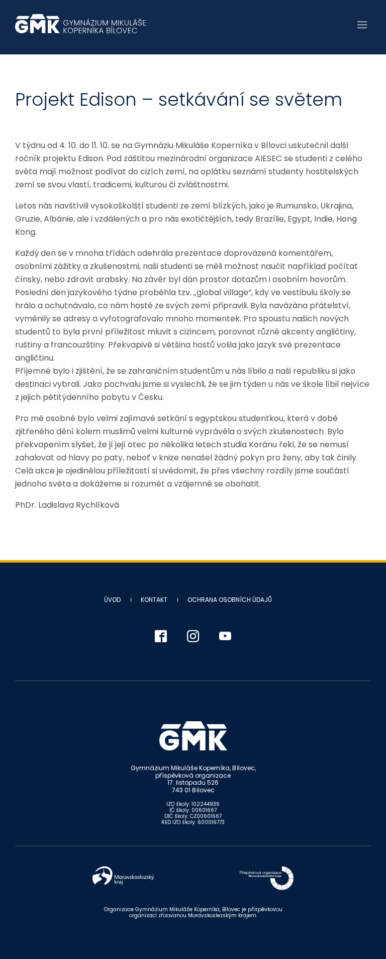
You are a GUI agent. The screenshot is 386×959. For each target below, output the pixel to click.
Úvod (112, 599)
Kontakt (154, 599)
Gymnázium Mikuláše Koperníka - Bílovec (80, 28)
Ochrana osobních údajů (229, 599)
